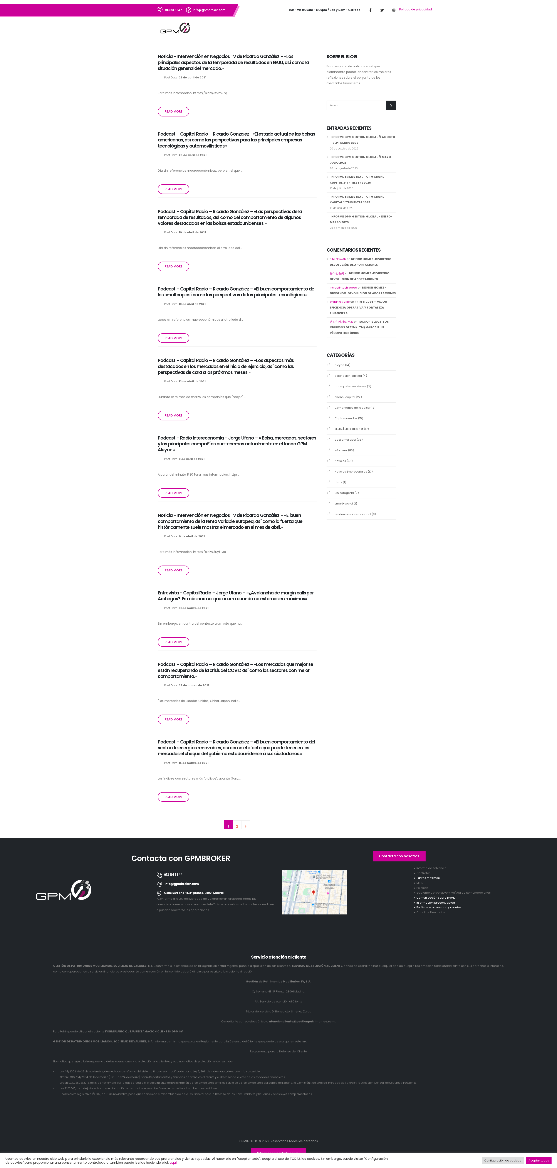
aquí (173, 1162)
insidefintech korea (343, 287)
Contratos (423, 873)
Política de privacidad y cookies (438, 907)
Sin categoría (344, 493)
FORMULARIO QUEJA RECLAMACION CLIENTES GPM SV (144, 1031)
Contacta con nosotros (399, 856)
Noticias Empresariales (351, 471)
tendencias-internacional (353, 514)
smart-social (344, 503)
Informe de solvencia (431, 868)
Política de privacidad (415, 9)
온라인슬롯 (337, 273)
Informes (341, 450)
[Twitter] (382, 10)
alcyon (339, 365)
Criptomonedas (346, 418)
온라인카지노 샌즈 (341, 322)
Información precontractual (436, 902)
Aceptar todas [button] (538, 1160)
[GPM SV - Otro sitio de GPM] (175, 29)
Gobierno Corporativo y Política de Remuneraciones (453, 892)
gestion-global (345, 439)
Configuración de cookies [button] (502, 1160)
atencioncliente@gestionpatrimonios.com (302, 1021)
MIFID (419, 883)
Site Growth (338, 259)
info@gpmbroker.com (209, 10)
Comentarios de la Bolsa (352, 408)
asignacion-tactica (348, 376)
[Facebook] (370, 10)
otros (338, 482)
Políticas (422, 888)
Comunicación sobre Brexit (435, 897)
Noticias (340, 461)
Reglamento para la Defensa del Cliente (278, 1051)
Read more (173, 111)
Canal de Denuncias (430, 912)
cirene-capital (345, 397)
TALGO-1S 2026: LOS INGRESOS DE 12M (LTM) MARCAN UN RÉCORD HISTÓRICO (359, 327)
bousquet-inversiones (350, 386)
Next (245, 824)
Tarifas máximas (428, 878)
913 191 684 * (173, 10)
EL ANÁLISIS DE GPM (349, 429)
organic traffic (340, 302)
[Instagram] (394, 10)
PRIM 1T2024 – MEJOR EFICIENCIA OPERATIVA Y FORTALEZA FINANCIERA (358, 307)
